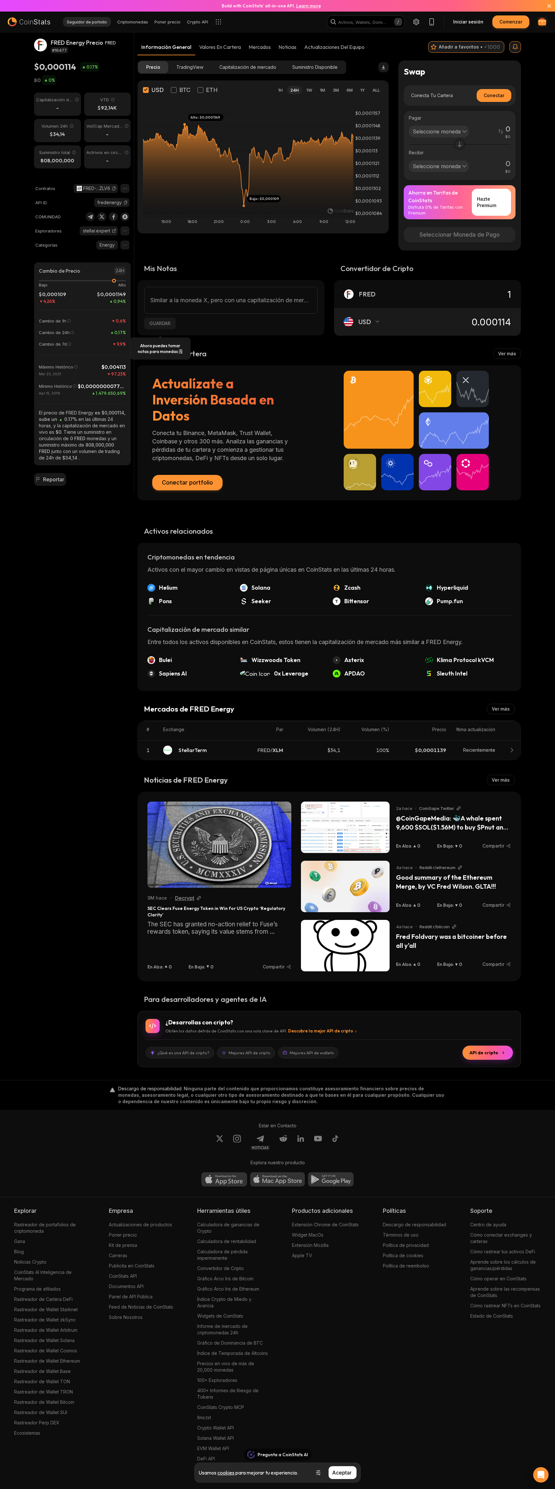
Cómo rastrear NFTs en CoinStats (505, 1305)
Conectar (494, 95)
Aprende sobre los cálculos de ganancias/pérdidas (503, 1265)
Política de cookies (403, 1255)
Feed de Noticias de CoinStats (141, 1307)
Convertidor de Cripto (220, 1268)
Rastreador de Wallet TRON (43, 1391)
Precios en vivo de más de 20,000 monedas (225, 1367)
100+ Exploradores (217, 1380)
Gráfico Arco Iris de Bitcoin (225, 1278)
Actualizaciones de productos (140, 1224)
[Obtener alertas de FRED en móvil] (515, 47)
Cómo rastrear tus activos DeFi (502, 1251)
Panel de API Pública (131, 1296)
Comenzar (510, 21)
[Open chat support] (541, 1475)
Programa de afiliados (37, 1289)
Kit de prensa (123, 1245)
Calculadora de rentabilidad (226, 1241)
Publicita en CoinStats (131, 1265)
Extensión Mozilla (310, 1245)
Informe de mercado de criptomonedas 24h (222, 1329)
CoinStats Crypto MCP (220, 1407)
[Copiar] (114, 188)
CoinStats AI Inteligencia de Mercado (43, 1275)
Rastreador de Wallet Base (42, 1371)
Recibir (416, 152)
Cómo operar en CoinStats (498, 1278)
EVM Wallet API (213, 1448)
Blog (19, 1251)
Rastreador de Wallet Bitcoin (44, 1402)
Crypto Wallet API (215, 1427)
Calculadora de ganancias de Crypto (228, 1228)
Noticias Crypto (30, 1262)
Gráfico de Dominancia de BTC (230, 1343)
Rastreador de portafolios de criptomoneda (45, 1228)
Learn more (308, 6)
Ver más (507, 353)
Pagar (415, 118)
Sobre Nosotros (126, 1317)
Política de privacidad (406, 1245)
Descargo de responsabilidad (414, 1224)
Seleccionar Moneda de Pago (459, 234)
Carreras (118, 1255)
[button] (114, 188)
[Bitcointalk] (124, 216)
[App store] (224, 1179)
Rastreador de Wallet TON (42, 1381)
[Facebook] (113, 216)
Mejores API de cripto (249, 1052)
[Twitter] (101, 216)
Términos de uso (400, 1235)
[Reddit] (283, 1142)
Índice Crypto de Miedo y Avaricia (224, 1302)
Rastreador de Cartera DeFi (43, 1299)
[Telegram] (90, 216)
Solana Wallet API (215, 1438)
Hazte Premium (486, 202)
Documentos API (126, 1286)
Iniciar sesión (468, 21)
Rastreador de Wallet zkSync (45, 1319)
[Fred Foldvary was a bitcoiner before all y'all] (345, 945)
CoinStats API (123, 1276)
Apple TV (302, 1255)
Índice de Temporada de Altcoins (232, 1353)
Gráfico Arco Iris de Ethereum (228, 1289)
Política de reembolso (406, 1265)
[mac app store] (277, 1179)
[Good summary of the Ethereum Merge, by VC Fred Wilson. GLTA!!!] (345, 886)
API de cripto (484, 1053)
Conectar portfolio (187, 482)
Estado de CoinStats (491, 1316)
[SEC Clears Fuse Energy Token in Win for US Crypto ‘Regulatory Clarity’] (219, 845)
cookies (225, 1472)
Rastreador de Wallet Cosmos (45, 1350)
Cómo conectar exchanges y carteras (501, 1238)
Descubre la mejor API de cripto (320, 1030)
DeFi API (206, 1458)
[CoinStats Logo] (29, 21)
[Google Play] (331, 1179)
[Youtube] (318, 1142)
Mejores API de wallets (312, 1052)
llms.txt (204, 1417)
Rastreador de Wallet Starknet (46, 1309)
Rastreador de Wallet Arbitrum (45, 1330)
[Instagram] (237, 1142)
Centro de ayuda (488, 1224)
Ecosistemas (27, 1433)
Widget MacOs (307, 1235)
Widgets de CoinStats (220, 1316)
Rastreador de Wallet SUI (40, 1412)
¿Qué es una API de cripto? (183, 1052)
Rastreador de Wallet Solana (44, 1340)
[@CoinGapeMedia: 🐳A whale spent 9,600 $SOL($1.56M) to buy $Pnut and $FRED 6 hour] (345, 827)
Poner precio (123, 1235)
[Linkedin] (300, 1142)
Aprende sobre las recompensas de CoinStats (505, 1292)
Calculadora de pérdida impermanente (222, 1255)
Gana (19, 1241)
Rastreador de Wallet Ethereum (47, 1361)
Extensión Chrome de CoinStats (325, 1224)
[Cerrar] (545, 5)
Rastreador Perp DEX (36, 1422)
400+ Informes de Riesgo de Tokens (228, 1394)
